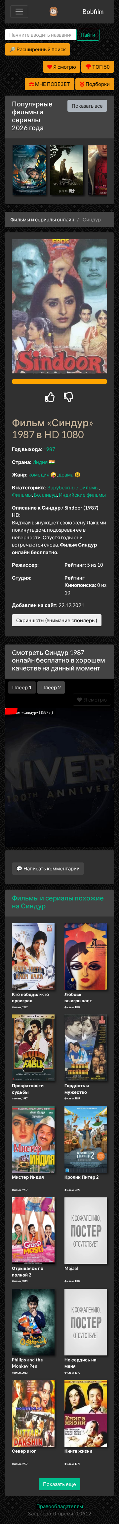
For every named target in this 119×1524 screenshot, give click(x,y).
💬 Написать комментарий (48, 868)
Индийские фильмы (82, 495)
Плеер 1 (22, 687)
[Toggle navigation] (19, 11)
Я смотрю (94, 700)
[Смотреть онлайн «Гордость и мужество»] (85, 1047)
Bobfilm (92, 11)
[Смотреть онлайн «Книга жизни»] (85, 1413)
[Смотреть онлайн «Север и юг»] (33, 1413)
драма (66, 474)
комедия (38, 474)
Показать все (87, 106)
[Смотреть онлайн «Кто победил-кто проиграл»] (33, 956)
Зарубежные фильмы (73, 487)
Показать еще (59, 1484)
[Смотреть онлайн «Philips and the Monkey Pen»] (33, 1321)
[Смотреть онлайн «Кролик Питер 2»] (85, 1138)
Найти (88, 35)
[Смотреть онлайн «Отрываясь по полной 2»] (33, 1230)
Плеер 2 (51, 687)
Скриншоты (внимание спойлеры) (56, 620)
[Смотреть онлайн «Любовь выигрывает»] (85, 956)
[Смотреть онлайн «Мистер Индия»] (33, 1138)
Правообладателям (59, 1506)
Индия (40, 462)
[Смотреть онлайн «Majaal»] (85, 1230)
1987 (49, 449)
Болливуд (45, 495)
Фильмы (22, 495)
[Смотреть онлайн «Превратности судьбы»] (33, 1047)
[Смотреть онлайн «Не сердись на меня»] (85, 1321)
